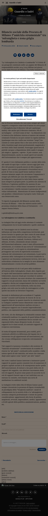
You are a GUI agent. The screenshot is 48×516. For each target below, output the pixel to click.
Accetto (30, 114)
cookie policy (32, 91)
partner (22, 101)
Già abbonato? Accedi (24, 119)
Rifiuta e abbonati (39, 73)
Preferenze (16, 114)
